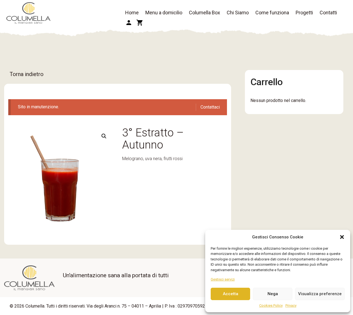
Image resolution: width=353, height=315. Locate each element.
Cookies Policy (271, 305)
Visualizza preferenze (320, 293)
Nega (273, 293)
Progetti (304, 12)
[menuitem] (131, 12)
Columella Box (204, 12)
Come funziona (272, 12)
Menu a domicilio (163, 12)
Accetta (230, 293)
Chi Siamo (238, 12)
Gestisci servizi (223, 279)
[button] (342, 237)
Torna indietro (27, 74)
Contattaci (210, 107)
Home (132, 12)
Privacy (290, 305)
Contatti (328, 12)
